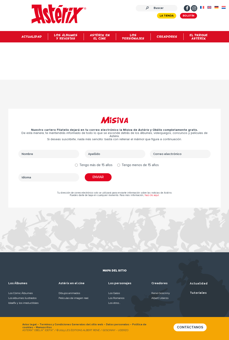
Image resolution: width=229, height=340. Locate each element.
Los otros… (114, 303)
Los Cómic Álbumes (20, 293)
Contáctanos (190, 327)
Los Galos (114, 293)
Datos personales (117, 324)
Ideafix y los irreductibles (23, 303)
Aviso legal (29, 324)
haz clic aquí (152, 195)
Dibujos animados (69, 293)
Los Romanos (116, 298)
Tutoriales (198, 292)
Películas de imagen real (73, 298)
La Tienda (167, 16)
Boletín (188, 16)
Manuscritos (44, 327)
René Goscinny (160, 293)
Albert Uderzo (159, 298)
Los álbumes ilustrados (22, 298)
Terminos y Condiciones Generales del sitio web (71, 324)
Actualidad (199, 283)
